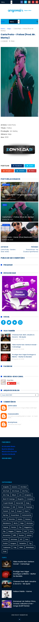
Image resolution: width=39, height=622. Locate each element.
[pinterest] (33, 2)
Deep (27, 503)
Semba (5, 539)
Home (3, 22)
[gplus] (37, 2)
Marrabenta (7, 523)
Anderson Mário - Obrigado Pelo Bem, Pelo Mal (19, 196)
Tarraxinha (22, 543)
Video (21, 547)
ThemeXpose (23, 615)
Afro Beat (6, 185)
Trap (14, 547)
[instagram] (29, 2)
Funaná (5, 511)
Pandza (13, 527)
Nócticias (30, 523)
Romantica (6, 535)
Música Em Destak (9, 451)
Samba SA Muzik (8, 454)
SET (21, 539)
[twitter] (25, 2)
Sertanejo (14, 539)
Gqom (27, 511)
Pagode (5, 527)
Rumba (21, 535)
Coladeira (30, 499)
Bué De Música (8, 449)
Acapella (6, 487)
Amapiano (27, 495)
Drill (14, 507)
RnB (25, 531)
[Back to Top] (19, 619)
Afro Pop (25, 491)
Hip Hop (5, 515)
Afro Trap (6, 495)
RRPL (14, 535)
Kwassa (27, 519)
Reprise (18, 531)
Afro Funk (6, 491)
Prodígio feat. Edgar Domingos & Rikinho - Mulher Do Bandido (24, 356)
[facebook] (21, 2)
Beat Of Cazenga (9, 499)
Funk (12, 511)
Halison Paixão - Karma (22, 591)
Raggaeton (28, 527)
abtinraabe (12, 406)
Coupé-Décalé (8, 503)
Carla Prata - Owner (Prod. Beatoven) (17, 237)
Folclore (20, 507)
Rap (4, 531)
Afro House (15, 491)
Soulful (5, 543)
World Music (30, 547)
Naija (9, 29)
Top (30, 543)
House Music (15, 515)
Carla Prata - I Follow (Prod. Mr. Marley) (18, 217)
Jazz (4, 519)
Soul (26, 539)
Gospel (19, 511)
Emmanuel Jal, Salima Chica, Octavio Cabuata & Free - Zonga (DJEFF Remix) (24, 603)
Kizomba (12, 519)
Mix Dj (15, 523)
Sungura (13, 543)
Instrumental (26, 515)
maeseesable (13, 414)
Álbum (14, 495)
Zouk (4, 551)
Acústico (15, 487)
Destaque (6, 507)
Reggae (11, 531)
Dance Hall (19, 503)
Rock (31, 531)
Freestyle (29, 507)
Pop (20, 527)
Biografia (21, 499)
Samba (29, 535)
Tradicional (6, 547)
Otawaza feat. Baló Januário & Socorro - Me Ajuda (23, 336)
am (20, 495)
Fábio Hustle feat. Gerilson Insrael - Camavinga (23, 563)
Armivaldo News (8, 446)
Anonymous (12, 422)
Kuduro (20, 519)
